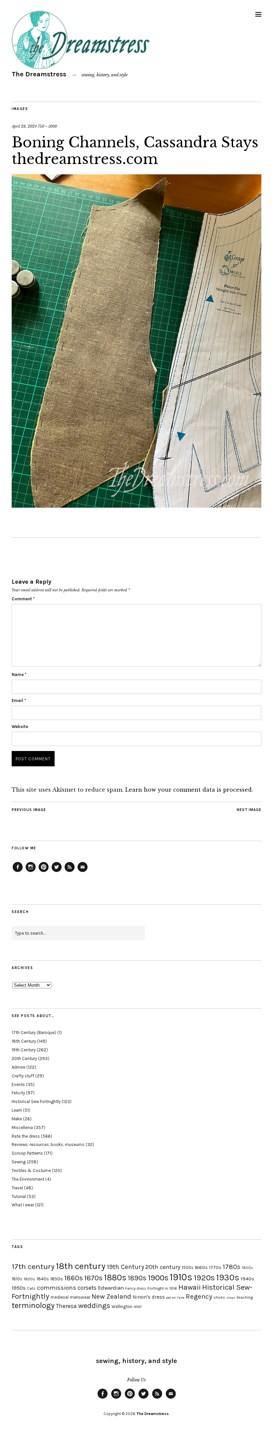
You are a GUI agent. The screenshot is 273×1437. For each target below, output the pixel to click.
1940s (247, 1279)
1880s (115, 1277)
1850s (56, 1279)
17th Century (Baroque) (34, 1032)
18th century (81, 1266)
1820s (29, 1278)
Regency (199, 1296)
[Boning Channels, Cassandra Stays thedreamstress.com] (136, 505)
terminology (33, 1305)
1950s (19, 1288)
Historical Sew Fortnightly (36, 1101)
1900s (158, 1277)
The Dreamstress (39, 74)
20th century (162, 1267)
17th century (33, 1266)
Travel (17, 1187)
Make (17, 1118)
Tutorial (19, 1196)
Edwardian (111, 1288)
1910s (181, 1277)
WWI (137, 1307)
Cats (31, 1288)
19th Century (24, 1049)
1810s (17, 1278)
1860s (73, 1278)
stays (230, 1297)
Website (20, 726)
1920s (204, 1277)
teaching (245, 1297)
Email (19, 700)
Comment (23, 598)
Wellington (122, 1306)
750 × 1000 (47, 126)
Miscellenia (22, 1127)
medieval (60, 1297)
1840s (43, 1278)
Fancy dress (135, 1288)
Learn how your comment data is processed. (189, 789)
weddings (94, 1305)
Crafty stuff (23, 1075)
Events (18, 1084)
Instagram (31, 871)
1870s (93, 1278)
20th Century (24, 1058)
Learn (17, 1110)
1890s (137, 1278)
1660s (201, 1267)
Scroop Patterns (27, 1153)
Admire (18, 1067)
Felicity (18, 1092)
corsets (87, 1287)
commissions (56, 1287)
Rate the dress (26, 1136)
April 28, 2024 (24, 126)
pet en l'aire (175, 1297)
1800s (247, 1268)
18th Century (24, 1041)
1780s (231, 1267)
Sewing (19, 1161)
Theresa (66, 1306)
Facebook (18, 871)
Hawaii (189, 1287)
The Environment (28, 1179)
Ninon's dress (149, 1297)
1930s (227, 1277)
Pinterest (44, 871)
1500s (187, 1267)
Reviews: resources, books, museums (48, 1144)
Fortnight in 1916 (162, 1288)
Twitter (57, 871)
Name (19, 674)
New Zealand (111, 1296)
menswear (80, 1297)
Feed (70, 871)
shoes (219, 1297)
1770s (215, 1267)
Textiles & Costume (31, 1170)
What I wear (23, 1204)
